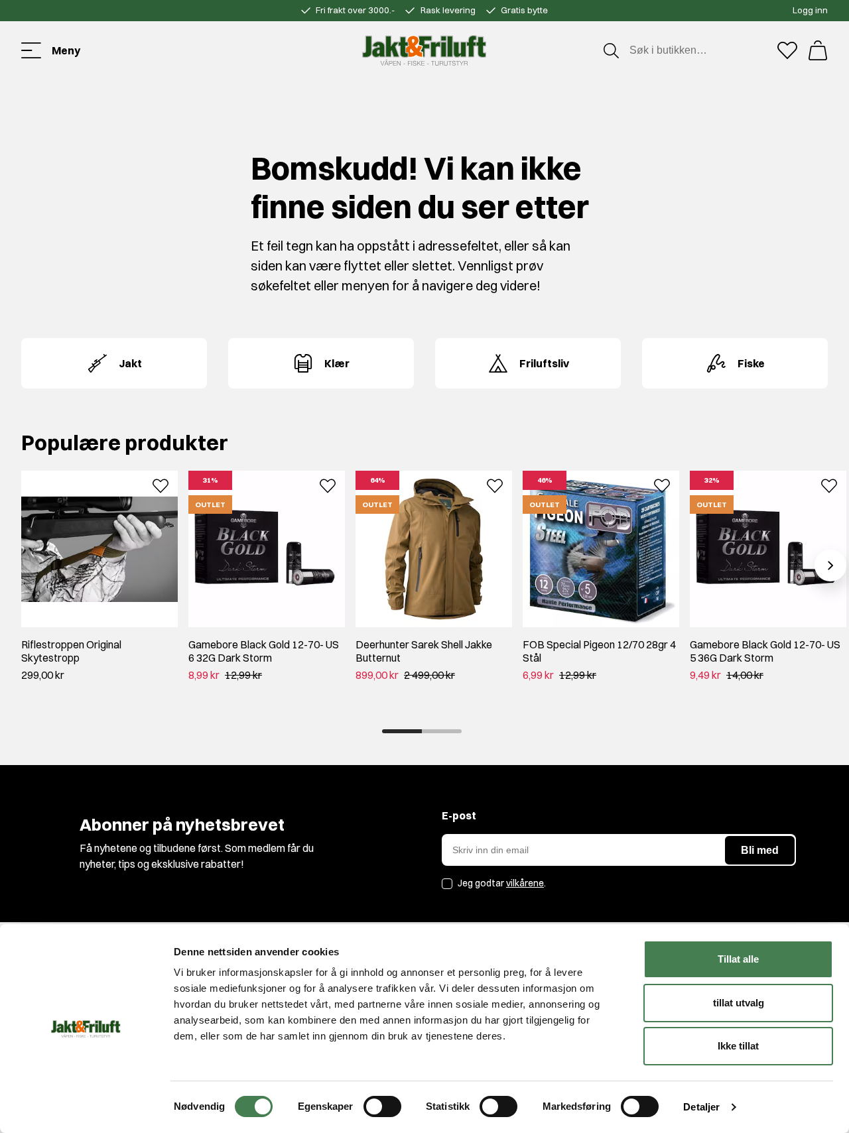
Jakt (130, 363)
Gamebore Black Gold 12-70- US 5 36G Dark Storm (765, 651)
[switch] (382, 1106)
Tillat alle (738, 959)
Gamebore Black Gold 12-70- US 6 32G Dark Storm (263, 651)
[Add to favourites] (160, 485)
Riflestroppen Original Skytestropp (71, 651)
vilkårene (525, 883)
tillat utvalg (738, 1002)
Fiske (751, 363)
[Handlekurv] (818, 50)
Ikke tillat (738, 1045)
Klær (337, 363)
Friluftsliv (544, 363)
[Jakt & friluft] (424, 50)
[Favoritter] (787, 50)
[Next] (830, 565)
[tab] (402, 731)
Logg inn (810, 10)
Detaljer (701, 1106)
